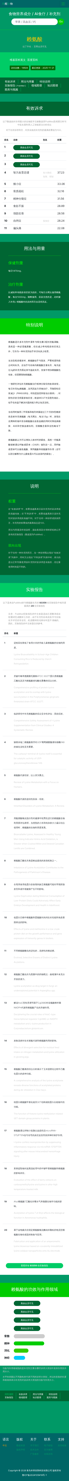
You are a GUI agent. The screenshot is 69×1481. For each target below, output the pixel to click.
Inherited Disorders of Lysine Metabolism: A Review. (39, 805)
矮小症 (17, 184)
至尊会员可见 (40, 46)
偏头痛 (17, 228)
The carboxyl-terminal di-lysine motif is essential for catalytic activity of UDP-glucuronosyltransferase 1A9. (38, 758)
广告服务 (34, 1454)
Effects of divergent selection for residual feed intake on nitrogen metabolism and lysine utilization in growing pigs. (39, 1052)
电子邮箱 (48, 1445)
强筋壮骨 (18, 213)
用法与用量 (27, 81)
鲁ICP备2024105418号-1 (34, 1475)
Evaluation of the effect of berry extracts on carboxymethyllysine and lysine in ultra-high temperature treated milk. (36, 1184)
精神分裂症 (20, 198)
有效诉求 (10, 81)
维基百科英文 (18, 60)
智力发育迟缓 (21, 172)
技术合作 (34, 1449)
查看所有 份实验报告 (34, 1265)
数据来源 (20, 1445)
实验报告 (15, 85)
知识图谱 (52, 85)
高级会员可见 (26, 147)
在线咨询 (48, 1454)
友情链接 (62, 1445)
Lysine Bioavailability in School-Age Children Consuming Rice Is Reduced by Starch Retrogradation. (36, 659)
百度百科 (32, 60)
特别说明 (45, 81)
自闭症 (17, 220)
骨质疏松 (18, 191)
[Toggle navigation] (63, 4)
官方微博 (48, 1449)
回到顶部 (9, 1394)
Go (61, 21)
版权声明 (20, 1449)
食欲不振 (18, 206)
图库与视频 (11, 89)
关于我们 (34, 1445)
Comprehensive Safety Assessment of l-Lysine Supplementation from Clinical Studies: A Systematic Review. (37, 725)
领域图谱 (36, 85)
